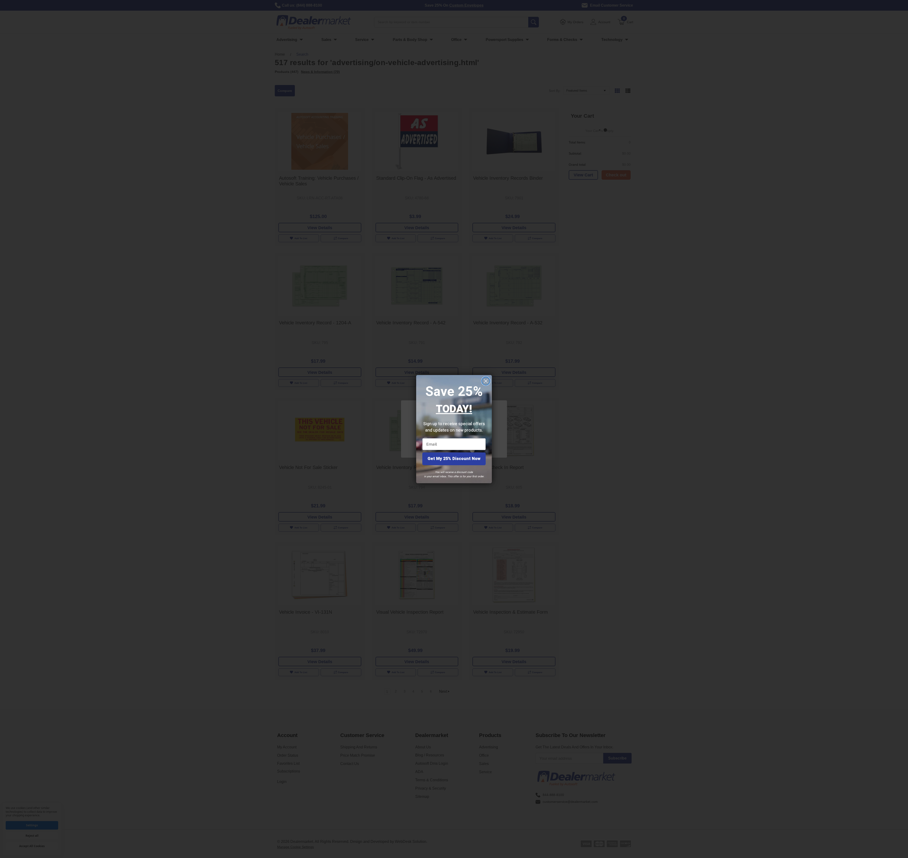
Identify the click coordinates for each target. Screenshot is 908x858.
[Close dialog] (486, 381)
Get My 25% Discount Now (454, 459)
